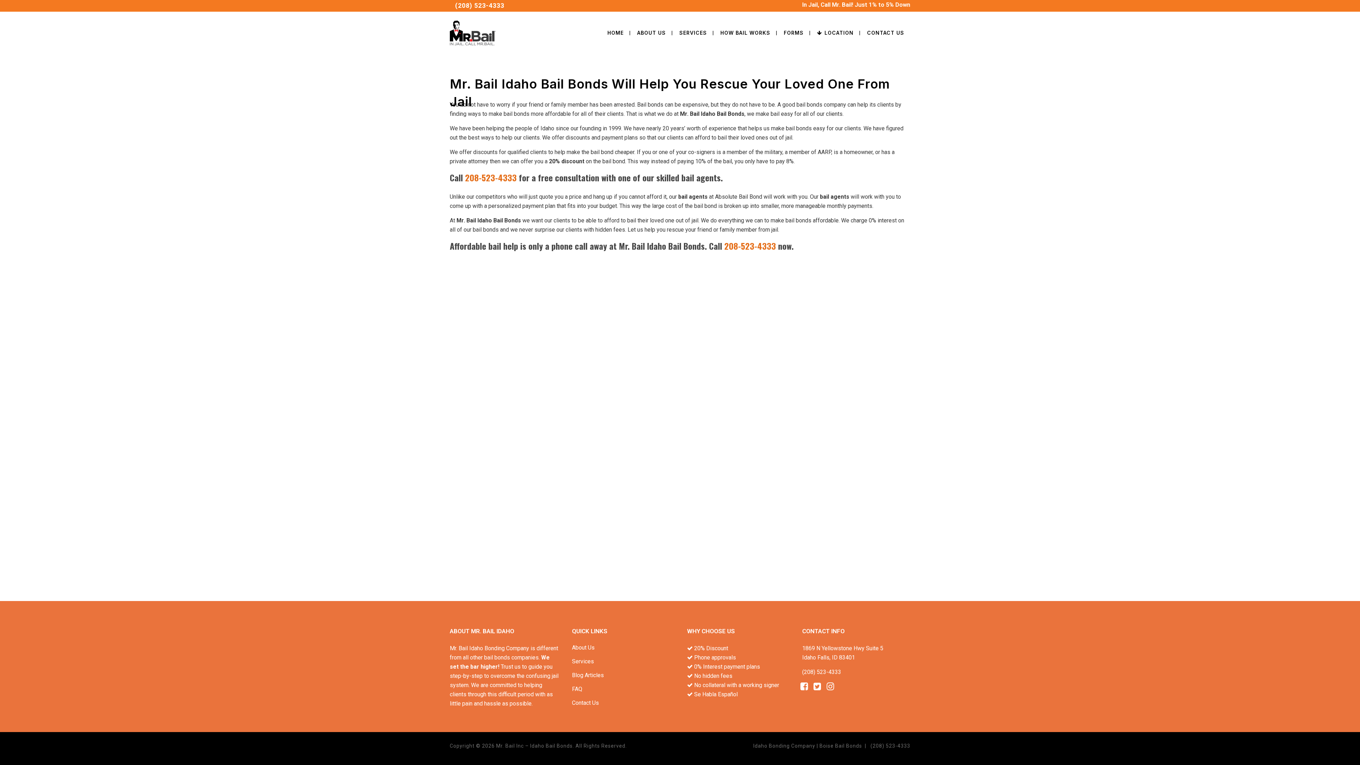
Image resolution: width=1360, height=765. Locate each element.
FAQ (577, 689)
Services (583, 661)
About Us (583, 647)
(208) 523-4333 (479, 5)
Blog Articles (588, 675)
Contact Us (585, 702)
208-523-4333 (491, 177)
